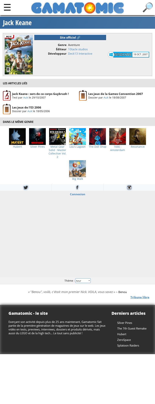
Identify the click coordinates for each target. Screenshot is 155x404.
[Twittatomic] (26, 187)
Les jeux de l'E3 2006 (26, 107)
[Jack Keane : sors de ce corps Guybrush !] (7, 95)
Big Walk (77, 179)
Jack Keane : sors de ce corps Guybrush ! (40, 94)
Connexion (77, 194)
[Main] (7, 7)
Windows (122, 54)
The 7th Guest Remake (131, 328)
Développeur (57, 53)
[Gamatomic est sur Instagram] (129, 187)
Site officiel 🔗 (70, 37)
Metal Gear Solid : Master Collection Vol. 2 (57, 152)
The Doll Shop (97, 146)
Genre (62, 45)
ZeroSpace (124, 340)
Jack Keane (17, 22)
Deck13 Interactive (80, 53)
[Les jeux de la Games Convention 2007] (83, 95)
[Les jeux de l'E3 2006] (7, 109)
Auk (25, 97)
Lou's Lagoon (77, 146)
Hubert (17, 146)
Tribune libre (139, 297)
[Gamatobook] (77, 187)
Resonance (138, 146)
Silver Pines (37, 146)
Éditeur (61, 49)
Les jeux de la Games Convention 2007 (115, 94)
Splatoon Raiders (128, 345)
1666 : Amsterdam (117, 148)
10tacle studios (78, 49)
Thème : (69, 280)
